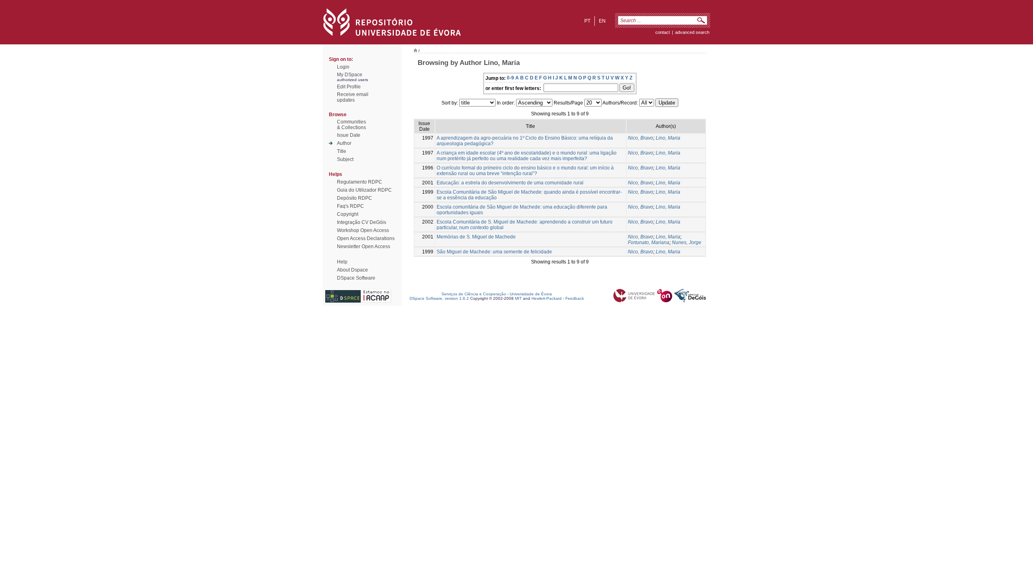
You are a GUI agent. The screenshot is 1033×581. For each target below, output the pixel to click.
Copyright (347, 214)
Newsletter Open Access (363, 246)
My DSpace (349, 74)
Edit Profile (349, 87)
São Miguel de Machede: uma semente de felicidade (494, 252)
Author (344, 143)
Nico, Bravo (640, 138)
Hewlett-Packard (546, 298)
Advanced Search (692, 32)
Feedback (574, 298)
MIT (518, 298)
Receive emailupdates (352, 97)
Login (343, 67)
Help (342, 262)
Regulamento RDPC (359, 182)
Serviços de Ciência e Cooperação (473, 294)
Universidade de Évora (531, 294)
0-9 (510, 78)
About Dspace (352, 270)
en (602, 21)
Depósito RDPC (354, 198)
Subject (345, 159)
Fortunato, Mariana (648, 242)
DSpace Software (356, 278)
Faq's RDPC (350, 206)
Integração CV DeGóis (361, 222)
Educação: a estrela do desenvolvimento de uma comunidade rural (510, 183)
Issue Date (348, 135)
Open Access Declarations (366, 238)
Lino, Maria (668, 138)
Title (341, 151)
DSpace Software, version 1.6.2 (439, 298)
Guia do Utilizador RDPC (364, 190)
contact (662, 32)
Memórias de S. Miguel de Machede (476, 237)
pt (587, 21)
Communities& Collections (351, 124)
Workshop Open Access (363, 230)
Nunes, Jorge (686, 242)
